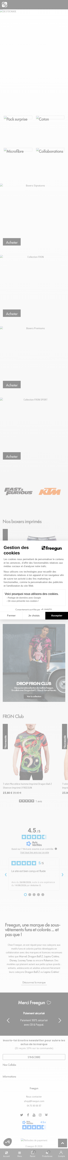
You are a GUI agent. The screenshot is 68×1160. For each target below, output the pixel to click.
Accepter (56, 615)
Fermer (11, 615)
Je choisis (34, 615)
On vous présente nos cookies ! (23, 601)
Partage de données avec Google (24, 598)
